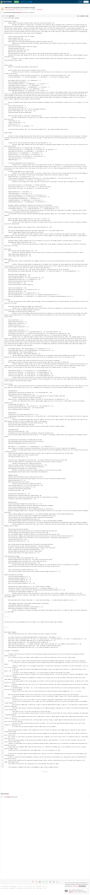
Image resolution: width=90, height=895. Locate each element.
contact (44, 888)
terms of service (20, 888)
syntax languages (12, 886)
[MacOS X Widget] (50, 882)
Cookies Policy (75, 886)
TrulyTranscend (9, 9)
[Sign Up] (66, 891)
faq (22, 886)
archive (19, 886)
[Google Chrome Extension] (33, 882)
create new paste (4, 886)
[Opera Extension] (53, 882)
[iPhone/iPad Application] (40, 882)
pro (46, 886)
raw (78, 16)
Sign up (86, 1)
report (87, 16)
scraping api (38, 886)
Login (80, 1)
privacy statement (4, 888)
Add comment (39, 9)
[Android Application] (47, 882)
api (34, 886)
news (43, 886)
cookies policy (12, 888)
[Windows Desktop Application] (43, 882)
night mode (30, 886)
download (82, 16)
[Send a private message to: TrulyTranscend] (14, 9)
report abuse (39, 888)
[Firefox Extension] (36, 882)
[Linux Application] (57, 882)
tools (25, 886)
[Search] (31, 2)
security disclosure (28, 888)
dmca (34, 888)
